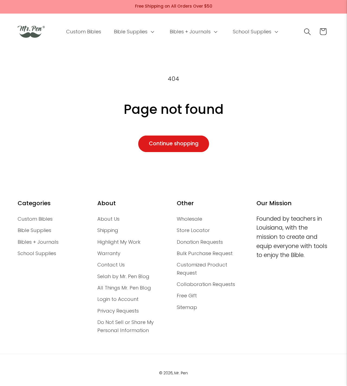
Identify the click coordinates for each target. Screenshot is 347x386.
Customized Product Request (202, 268)
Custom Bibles (35, 218)
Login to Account (118, 299)
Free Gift (187, 295)
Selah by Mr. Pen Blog (123, 276)
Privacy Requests (118, 310)
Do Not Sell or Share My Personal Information (125, 326)
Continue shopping (173, 143)
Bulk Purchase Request (205, 253)
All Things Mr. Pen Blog (124, 287)
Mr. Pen (181, 373)
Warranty (108, 253)
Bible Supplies (34, 230)
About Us (108, 218)
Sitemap (187, 307)
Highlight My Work (118, 242)
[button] (133, 31)
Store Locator (193, 230)
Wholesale (189, 218)
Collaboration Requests (206, 284)
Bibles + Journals (38, 242)
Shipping (107, 230)
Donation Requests (200, 242)
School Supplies (37, 253)
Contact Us (111, 264)
